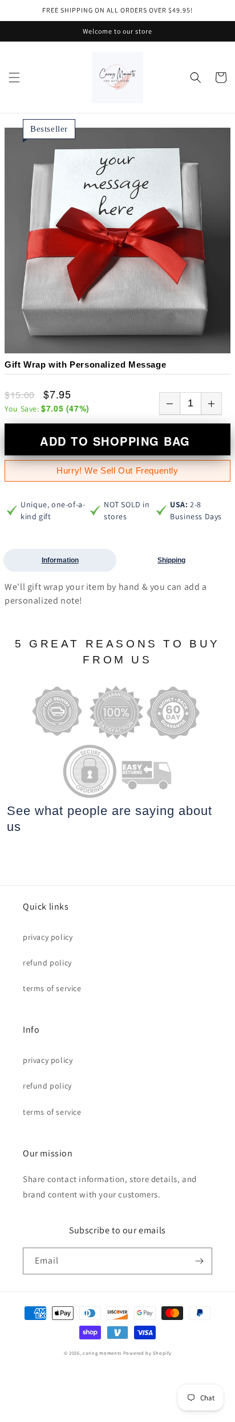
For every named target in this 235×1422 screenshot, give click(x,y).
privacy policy (47, 937)
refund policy (47, 962)
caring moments (102, 1353)
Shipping (171, 560)
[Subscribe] (199, 1261)
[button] (14, 77)
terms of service (52, 988)
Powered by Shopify (147, 1353)
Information (60, 560)
